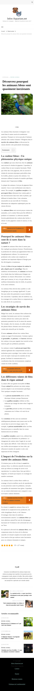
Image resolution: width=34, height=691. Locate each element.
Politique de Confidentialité (17, 684)
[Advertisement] (17, 57)
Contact (17, 668)
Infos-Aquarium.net (17, 18)
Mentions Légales (17, 679)
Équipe (17, 674)
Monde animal (15, 77)
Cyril (17, 127)
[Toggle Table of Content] (12, 150)
